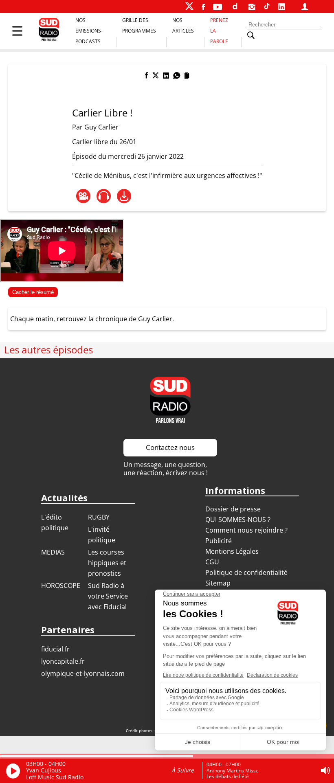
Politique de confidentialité (246, 572)
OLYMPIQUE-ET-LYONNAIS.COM (83, 673)
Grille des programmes (139, 25)
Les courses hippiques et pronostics (107, 563)
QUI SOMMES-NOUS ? (237, 519)
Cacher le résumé (33, 292)
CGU (212, 561)
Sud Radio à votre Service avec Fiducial (108, 596)
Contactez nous (170, 447)
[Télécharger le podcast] (124, 196)
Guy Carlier (101, 127)
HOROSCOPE (60, 585)
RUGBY (99, 517)
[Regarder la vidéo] (83, 196)
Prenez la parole (219, 31)
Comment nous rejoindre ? (247, 530)
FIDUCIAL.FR (55, 649)
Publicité (218, 540)
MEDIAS (53, 552)
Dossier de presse (233, 508)
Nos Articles (183, 25)
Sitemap (218, 583)
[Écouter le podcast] (104, 196)
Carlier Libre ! (102, 112)
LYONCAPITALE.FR (63, 661)
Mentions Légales (232, 551)
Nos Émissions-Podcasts (89, 31)
